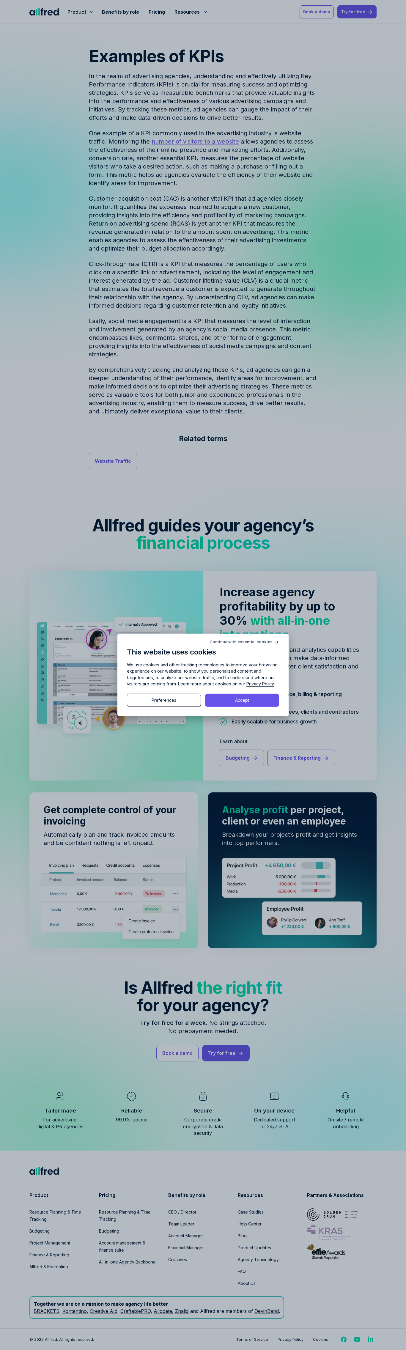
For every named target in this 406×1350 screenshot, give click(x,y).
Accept (242, 700)
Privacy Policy (260, 683)
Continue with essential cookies (241, 642)
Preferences (164, 700)
